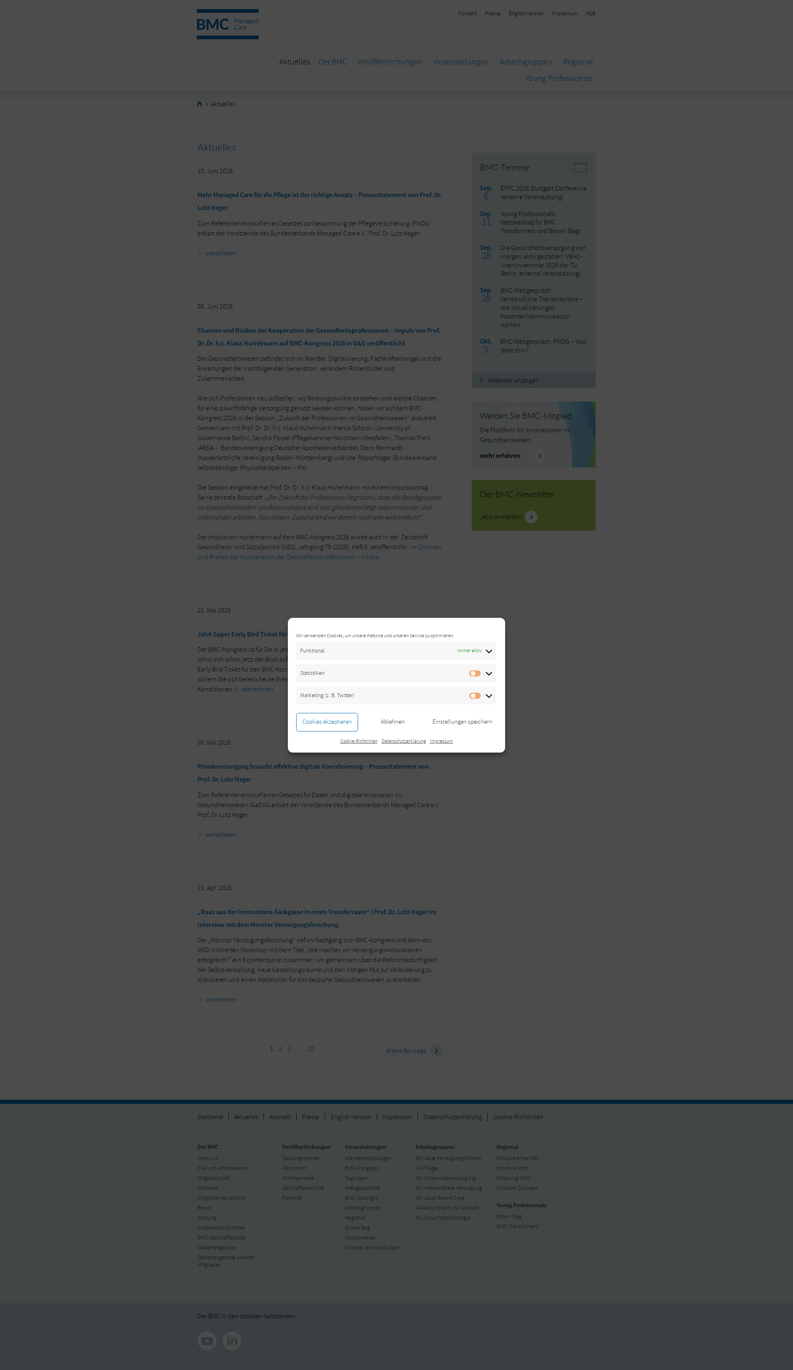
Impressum (441, 741)
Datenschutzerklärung (404, 741)
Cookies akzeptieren (327, 722)
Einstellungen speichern (462, 722)
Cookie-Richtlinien (359, 741)
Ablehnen (393, 722)
